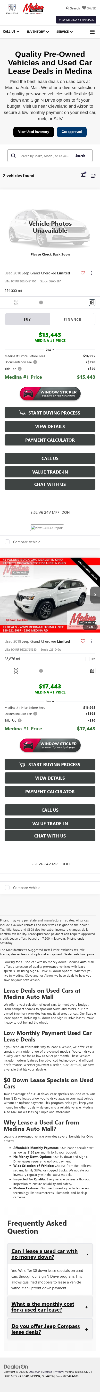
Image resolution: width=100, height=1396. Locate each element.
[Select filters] (83, 176)
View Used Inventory (33, 132)
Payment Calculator (50, 440)
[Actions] (91, 273)
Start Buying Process (53, 413)
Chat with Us (50, 484)
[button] (95, 595)
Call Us (50, 458)
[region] (50, 367)
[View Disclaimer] (41, 302)
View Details (50, 426)
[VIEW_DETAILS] (50, 226)
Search (80, 155)
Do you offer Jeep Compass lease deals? (45, 1329)
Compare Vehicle (26, 541)
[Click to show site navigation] (92, 32)
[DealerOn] (16, 1366)
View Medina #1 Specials (76, 20)
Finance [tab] (72, 319)
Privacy (58, 1371)
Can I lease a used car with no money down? (44, 1254)
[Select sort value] (92, 176)
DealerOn (34, 1371)
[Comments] (92, 302)
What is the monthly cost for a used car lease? (42, 1306)
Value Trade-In (50, 472)
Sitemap (47, 1371)
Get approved (72, 132)
